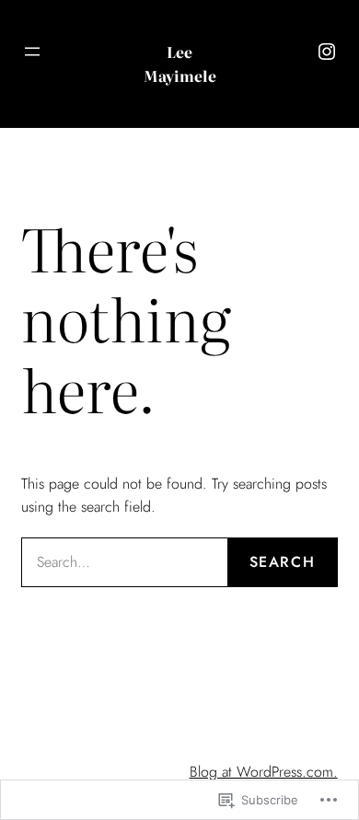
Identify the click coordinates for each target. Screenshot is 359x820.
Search (282, 561)
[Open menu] (32, 51)
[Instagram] (327, 51)
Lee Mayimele (180, 63)
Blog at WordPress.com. (264, 771)
